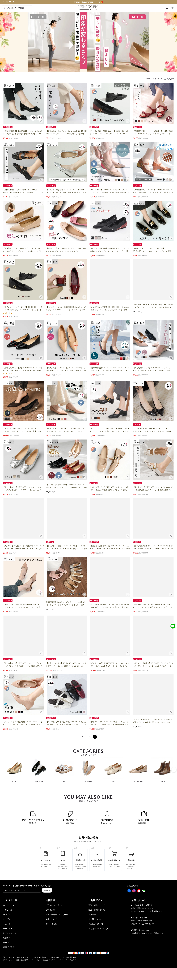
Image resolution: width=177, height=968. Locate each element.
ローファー (7, 928)
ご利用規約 (50, 909)
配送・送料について (96, 905)
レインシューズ (9, 933)
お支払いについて (95, 923)
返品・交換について (96, 909)
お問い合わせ (51, 923)
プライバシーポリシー (55, 905)
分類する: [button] (152, 78)
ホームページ (8, 905)
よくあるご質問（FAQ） (98, 928)
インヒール (7, 909)
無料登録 (47, 890)
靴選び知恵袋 (8, 947)
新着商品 (6, 937)
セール (6, 942)
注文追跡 (92, 914)
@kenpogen (144, 930)
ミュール (6, 923)
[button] (41, 121)
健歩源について (94, 919)
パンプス (6, 914)
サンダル (6, 919)
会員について (51, 919)
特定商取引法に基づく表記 (57, 914)
